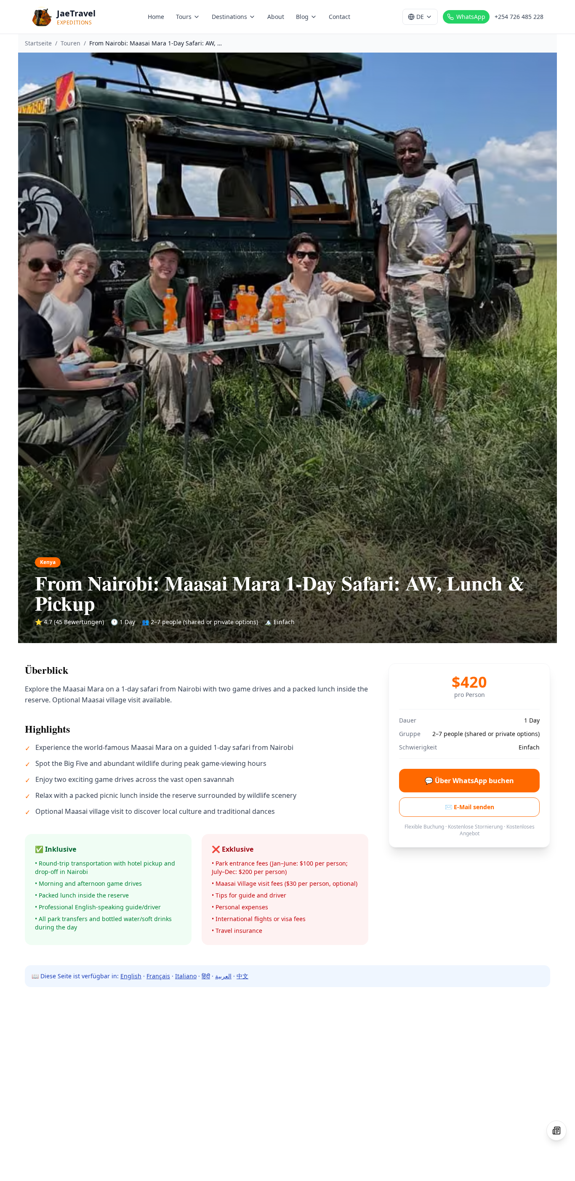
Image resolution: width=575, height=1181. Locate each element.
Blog (302, 17)
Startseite (38, 43)
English (130, 976)
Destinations (229, 17)
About (275, 17)
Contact (339, 17)
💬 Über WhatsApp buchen (469, 780)
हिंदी (206, 976)
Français (158, 976)
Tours (184, 17)
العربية (223, 976)
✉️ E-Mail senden (469, 807)
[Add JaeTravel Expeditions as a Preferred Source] (556, 1130)
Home (156, 17)
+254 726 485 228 (519, 17)
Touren (70, 43)
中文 (242, 976)
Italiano (186, 976)
